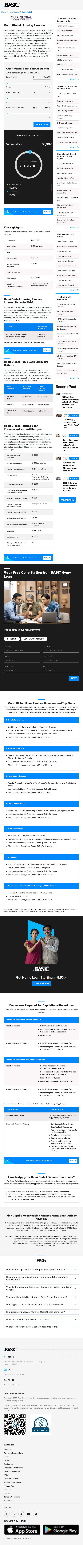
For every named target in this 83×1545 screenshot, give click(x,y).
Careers (7, 1460)
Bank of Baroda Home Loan (67, 74)
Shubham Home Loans (65, 101)
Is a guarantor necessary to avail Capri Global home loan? (35, 1312)
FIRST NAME (8, 646)
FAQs (6, 1475)
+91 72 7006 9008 (11, 1385)
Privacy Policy (10, 1486)
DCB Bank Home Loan (65, 70)
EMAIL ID (7, 656)
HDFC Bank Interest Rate (65, 164)
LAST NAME (47, 646)
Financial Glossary (11, 1479)
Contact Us (8, 1464)
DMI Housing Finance (64, 123)
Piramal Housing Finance (65, 128)
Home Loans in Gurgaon (65, 261)
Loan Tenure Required (15, 108)
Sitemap (7, 1493)
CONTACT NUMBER (49, 656)
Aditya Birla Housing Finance (67, 106)
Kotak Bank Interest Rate (65, 178)
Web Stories (9, 1500)
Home (3, 12)
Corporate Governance (13, 1468)
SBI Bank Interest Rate (65, 168)
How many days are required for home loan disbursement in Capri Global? (37, 1278)
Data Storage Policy (12, 1471)
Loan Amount (11, 77)
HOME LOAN (11, 639)
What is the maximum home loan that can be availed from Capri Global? (39, 1288)
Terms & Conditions (12, 1497)
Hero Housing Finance (65, 111)
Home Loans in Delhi (64, 251)
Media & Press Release (13, 1482)
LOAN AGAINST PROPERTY (34, 639)
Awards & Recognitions (13, 1453)
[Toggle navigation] (76, 5)
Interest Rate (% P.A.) (14, 92)
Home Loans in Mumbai (65, 242)
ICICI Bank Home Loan (65, 35)
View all (73, 79)
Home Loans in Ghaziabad (66, 266)
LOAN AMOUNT (9, 666)
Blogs (6, 1457)
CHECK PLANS (41, 983)
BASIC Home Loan (61, 1192)
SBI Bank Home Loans (65, 31)
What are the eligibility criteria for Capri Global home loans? (36, 1297)
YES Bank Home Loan (64, 60)
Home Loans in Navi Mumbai (67, 246)
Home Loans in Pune (64, 280)
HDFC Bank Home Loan (65, 26)
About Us (8, 1449)
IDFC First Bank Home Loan (66, 65)
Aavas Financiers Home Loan (67, 133)
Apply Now (42, 124)
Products (7, 1489)
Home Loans (14, 12)
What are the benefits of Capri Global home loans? (32, 1326)
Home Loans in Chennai (65, 285)
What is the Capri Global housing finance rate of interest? (35, 1269)
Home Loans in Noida (64, 256)
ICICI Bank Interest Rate (65, 173)
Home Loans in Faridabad (66, 271)
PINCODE (46, 666)
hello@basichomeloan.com (15, 1374)
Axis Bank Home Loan (64, 55)
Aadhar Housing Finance (65, 137)
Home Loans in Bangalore (66, 275)
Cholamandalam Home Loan (67, 142)
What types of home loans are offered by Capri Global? (34, 1304)
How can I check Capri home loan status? (27, 1319)
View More (67, 500)
